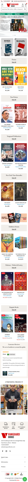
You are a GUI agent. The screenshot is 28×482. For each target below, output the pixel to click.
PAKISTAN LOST (20, 292)
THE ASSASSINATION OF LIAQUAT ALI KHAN (7, 293)
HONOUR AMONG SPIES (13, 371)
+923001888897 (5, 445)
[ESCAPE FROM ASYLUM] (21, 191)
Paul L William (21, 338)
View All (14, 62)
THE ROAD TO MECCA (21, 124)
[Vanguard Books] (12, 5)
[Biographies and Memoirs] (21, 47)
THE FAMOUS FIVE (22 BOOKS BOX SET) (21, 255)
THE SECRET (7, 203)
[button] (15, 35)
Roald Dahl (7, 257)
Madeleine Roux (20, 204)
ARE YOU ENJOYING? (7, 87)
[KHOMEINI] (7, 323)
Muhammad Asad (21, 126)
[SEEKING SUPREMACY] (7, 152)
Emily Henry (21, 88)
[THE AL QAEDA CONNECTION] (21, 323)
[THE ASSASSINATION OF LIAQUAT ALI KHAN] (7, 281)
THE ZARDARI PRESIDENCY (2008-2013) (7, 125)
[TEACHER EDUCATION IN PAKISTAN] (21, 152)
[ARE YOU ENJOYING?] (7, 76)
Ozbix (18, 480)
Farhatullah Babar (7, 128)
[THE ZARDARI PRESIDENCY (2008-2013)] (7, 113)
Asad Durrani (11, 373)
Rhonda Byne (7, 204)
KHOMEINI (7, 334)
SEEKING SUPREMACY (7, 163)
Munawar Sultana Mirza (21, 167)
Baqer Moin (7, 336)
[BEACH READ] (21, 76)
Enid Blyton (20, 257)
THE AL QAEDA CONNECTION (20, 335)
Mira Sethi (7, 88)
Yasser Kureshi (7, 165)
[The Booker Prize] (7, 47)
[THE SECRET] (7, 191)
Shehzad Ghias (20, 294)
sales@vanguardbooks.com (8, 447)
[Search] (13, 9)
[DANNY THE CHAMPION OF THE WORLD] (7, 243)
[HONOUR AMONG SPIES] (5, 373)
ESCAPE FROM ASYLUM (20, 203)
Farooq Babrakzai (7, 295)
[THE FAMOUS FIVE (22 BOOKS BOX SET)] (21, 243)
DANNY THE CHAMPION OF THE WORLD (7, 255)
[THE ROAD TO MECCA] (21, 113)
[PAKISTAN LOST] (21, 281)
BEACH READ (21, 87)
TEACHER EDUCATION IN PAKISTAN (21, 164)
